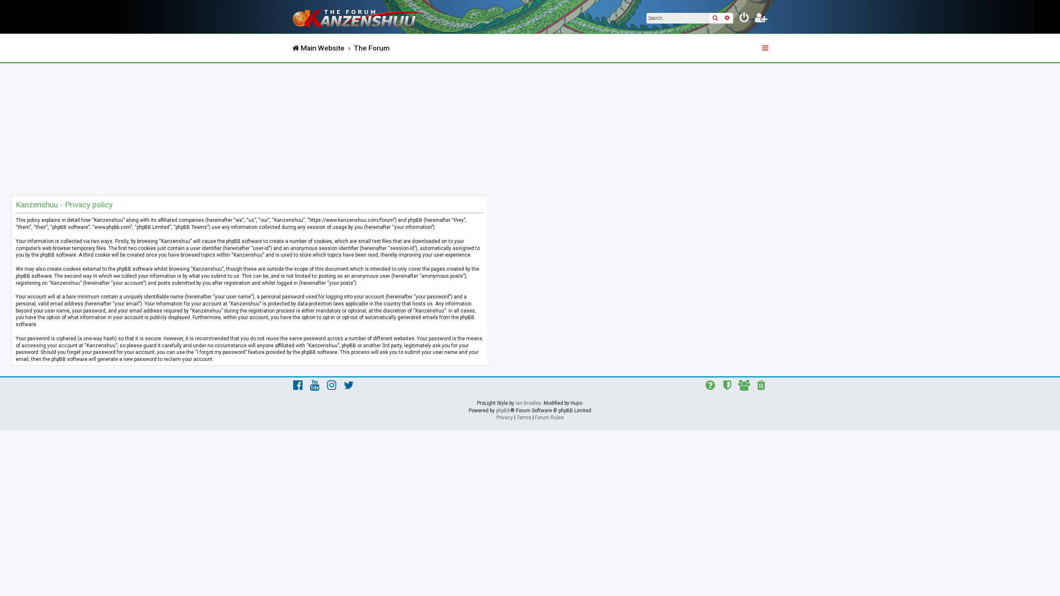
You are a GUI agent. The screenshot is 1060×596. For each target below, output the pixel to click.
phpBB (503, 410)
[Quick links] (766, 48)
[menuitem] (744, 19)
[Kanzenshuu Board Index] (360, 16)
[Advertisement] (530, 125)
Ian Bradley (528, 403)
